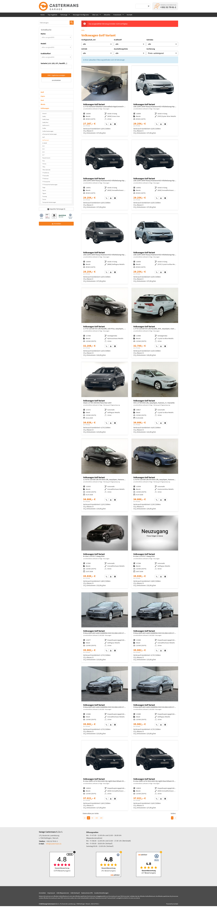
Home (42, 15)
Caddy (44, 116)
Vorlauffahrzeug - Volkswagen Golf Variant (104, 101)
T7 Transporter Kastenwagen (49, 184)
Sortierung (150, 49)
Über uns (95, 15)
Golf (43, 137)
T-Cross (44, 164)
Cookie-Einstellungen (101, 893)
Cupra (43, 96)
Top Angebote (52, 15)
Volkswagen (45, 108)
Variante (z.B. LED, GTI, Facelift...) (54, 63)
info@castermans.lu (53, 844)
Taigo (43, 187)
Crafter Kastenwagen (47, 131)
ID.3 (43, 146)
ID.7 (43, 155)
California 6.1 (45, 125)
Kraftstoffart (46, 53)
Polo (43, 161)
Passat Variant (46, 158)
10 (84, 818)
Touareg (44, 196)
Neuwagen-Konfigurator (81, 15)
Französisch (117, 15)
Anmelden (42, 893)
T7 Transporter (46, 181)
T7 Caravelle (45, 175)
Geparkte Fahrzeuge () (57, 209)
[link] (106, 124)
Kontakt (129, 15)
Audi (42, 92)
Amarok (44, 113)
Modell (43, 43)
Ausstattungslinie (121, 49)
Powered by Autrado (172, 904)
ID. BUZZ (44, 143)
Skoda (43, 104)
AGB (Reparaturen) (63, 893)
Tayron (44, 190)
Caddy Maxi (45, 122)
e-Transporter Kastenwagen (49, 134)
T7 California (45, 172)
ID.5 (43, 152)
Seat (42, 100)
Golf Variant (45, 140)
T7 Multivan (45, 178)
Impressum (51, 893)
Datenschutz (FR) (87, 893)
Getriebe (149, 40)
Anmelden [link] (57, 224)
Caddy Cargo (45, 119)
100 (96, 818)
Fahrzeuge (63, 15)
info (82, 30)
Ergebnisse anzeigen (56, 75)
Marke (43, 34)
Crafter (44, 128)
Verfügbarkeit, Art (88, 40)
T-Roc (43, 167)
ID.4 (43, 149)
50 (92, 818)
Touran (44, 199)
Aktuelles (107, 15)
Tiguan (44, 193)
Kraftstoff (118, 40)
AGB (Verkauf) (75, 893)
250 (101, 818)
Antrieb (84, 49)
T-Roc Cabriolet (46, 170)
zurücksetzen (56, 80)
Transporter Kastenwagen (49, 202)
